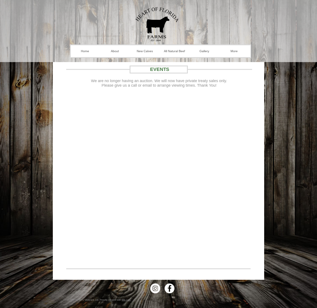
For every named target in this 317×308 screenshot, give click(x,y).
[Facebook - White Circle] (169, 288)
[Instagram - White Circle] (155, 288)
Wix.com (126, 300)
